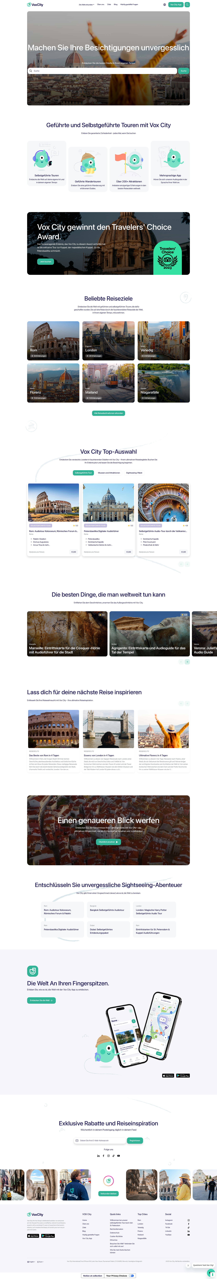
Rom (139, 1220)
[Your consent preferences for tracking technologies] (212, 1274)
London (140, 1224)
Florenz (140, 1231)
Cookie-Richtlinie (116, 1236)
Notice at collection (92, 1275)
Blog (115, 4)
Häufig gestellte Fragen (129, 4)
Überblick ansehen (107, 842)
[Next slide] (187, 661)
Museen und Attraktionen (109, 473)
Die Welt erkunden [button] (86, 5)
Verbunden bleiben (108, 1193)
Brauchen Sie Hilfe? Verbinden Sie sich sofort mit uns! (122, 1245)
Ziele (109, 4)
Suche (183, 71)
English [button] (31, 1262)
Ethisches (113, 1240)
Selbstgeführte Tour (83, 473)
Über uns (100, 4)
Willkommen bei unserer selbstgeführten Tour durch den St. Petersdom (121, 1222)
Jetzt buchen (45, 261)
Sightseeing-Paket (134, 473)
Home (84, 1220)
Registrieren (135, 1140)
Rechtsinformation (116, 1229)
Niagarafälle (142, 1238)
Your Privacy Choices (116, 1275)
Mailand (141, 1235)
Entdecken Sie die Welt (39, 1000)
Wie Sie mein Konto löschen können (120, 1251)
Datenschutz (114, 1233)
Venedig (141, 1227)
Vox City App (175, 4)
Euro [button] (40, 1262)
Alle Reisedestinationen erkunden (108, 413)
